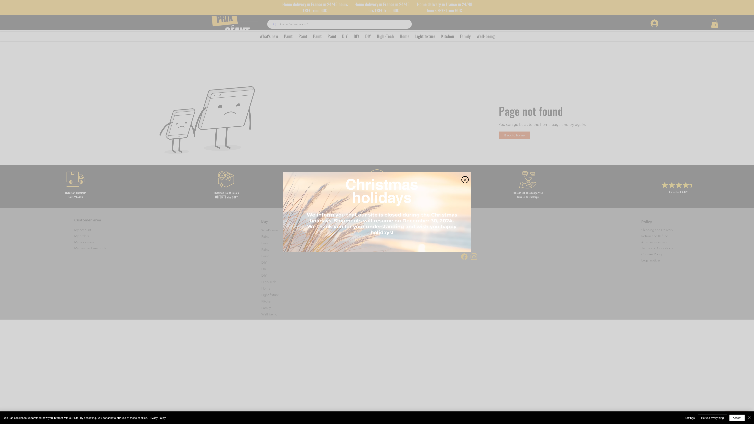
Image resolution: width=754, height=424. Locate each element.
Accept (737, 418)
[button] (465, 180)
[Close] (749, 418)
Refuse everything (712, 418)
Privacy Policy (157, 418)
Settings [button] (690, 418)
